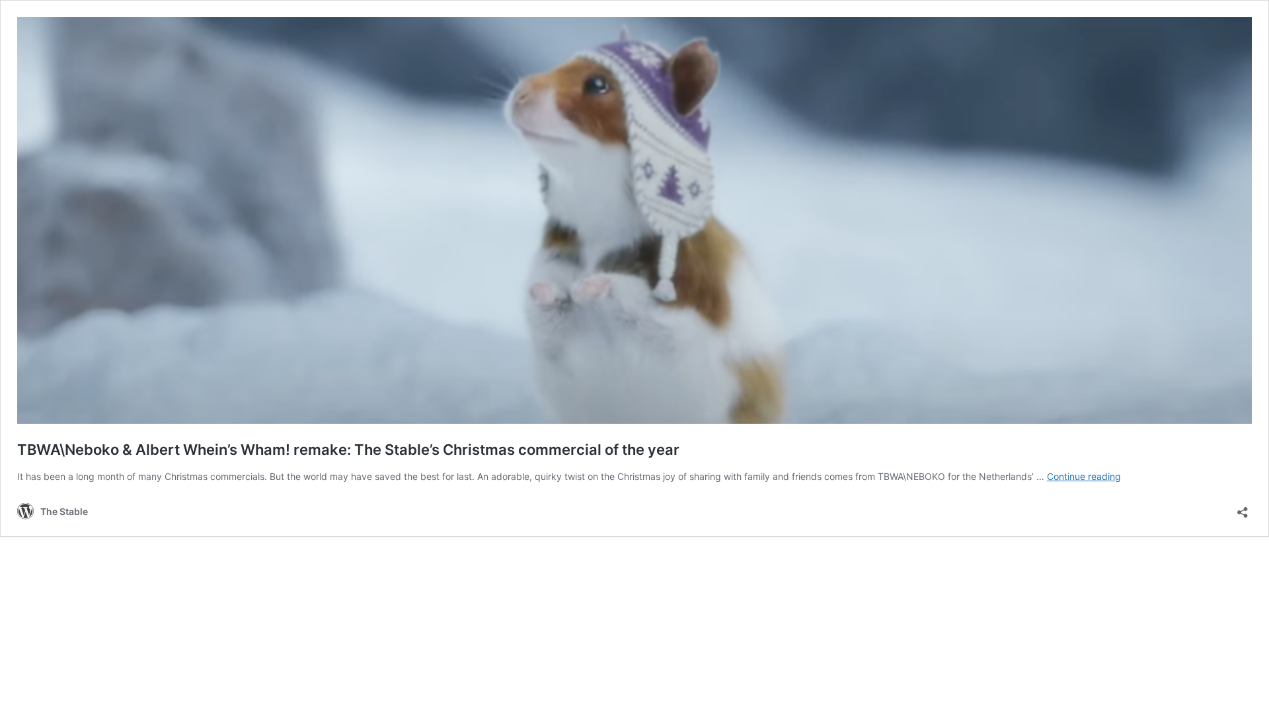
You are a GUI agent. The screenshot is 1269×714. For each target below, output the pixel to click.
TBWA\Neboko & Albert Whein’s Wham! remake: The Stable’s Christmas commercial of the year (348, 449)
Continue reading (1084, 476)
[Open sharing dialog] (1242, 508)
